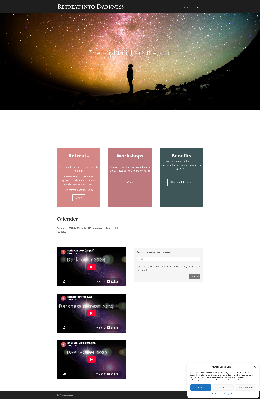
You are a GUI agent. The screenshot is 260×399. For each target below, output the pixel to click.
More (78, 198)
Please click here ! (181, 182)
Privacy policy (229, 394)
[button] (254, 366)
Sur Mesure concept (65, 395)
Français (199, 7)
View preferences (245, 387)
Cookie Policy (217, 394)
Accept (201, 387)
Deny (223, 387)
